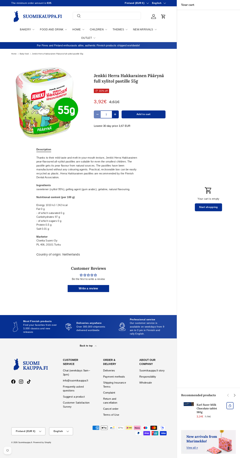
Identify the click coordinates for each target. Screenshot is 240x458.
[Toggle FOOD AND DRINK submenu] (66, 29)
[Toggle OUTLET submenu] (94, 38)
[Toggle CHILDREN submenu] (106, 29)
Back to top (86, 345)
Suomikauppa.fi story (152, 370)
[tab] (43, 149)
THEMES (118, 29)
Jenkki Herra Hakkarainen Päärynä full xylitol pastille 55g (57, 54)
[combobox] (107, 15)
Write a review (88, 288)
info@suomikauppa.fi (75, 380)
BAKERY (25, 29)
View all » (192, 447)
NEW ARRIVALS (143, 29)
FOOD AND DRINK (51, 29)
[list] (46, 102)
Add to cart (143, 114)
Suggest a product (74, 396)
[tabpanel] (88, 201)
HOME (76, 29)
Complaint (109, 392)
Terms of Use (111, 414)
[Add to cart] (229, 405)
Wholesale (145, 382)
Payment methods (114, 376)
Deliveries (109, 370)
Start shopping (208, 207)
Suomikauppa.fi (25, 442)
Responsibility (147, 376)
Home (14, 54)
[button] (163, 16)
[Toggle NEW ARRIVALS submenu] (156, 29)
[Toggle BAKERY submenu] (33, 29)
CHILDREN (97, 29)
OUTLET (86, 37)
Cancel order (111, 408)
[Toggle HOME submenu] (83, 29)
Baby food (24, 54)
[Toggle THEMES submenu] (126, 29)
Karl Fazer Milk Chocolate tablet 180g (207, 408)
